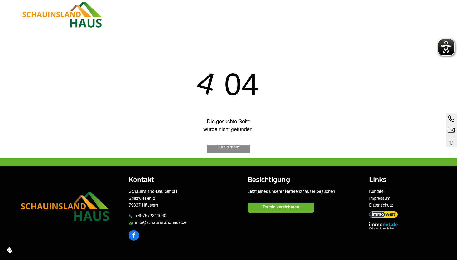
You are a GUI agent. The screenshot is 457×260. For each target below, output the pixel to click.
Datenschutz (381, 205)
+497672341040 (150, 216)
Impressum (379, 199)
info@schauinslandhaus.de (161, 223)
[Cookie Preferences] (10, 250)
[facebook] (134, 236)
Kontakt (376, 192)
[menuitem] (285, 16)
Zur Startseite (228, 147)
